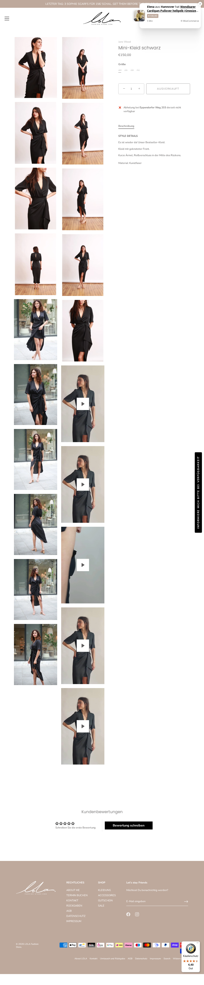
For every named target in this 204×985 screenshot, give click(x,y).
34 (120, 70)
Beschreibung (126, 126)
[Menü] (7, 18)
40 (138, 70)
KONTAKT (72, 900)
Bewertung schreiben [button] (128, 825)
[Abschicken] (186, 902)
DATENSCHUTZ (75, 916)
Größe (122, 64)
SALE (101, 906)
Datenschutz (141, 958)
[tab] (128, 126)
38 (132, 70)
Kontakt (93, 958)
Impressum (155, 958)
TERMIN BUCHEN (77, 895)
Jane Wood (124, 42)
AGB (69, 911)
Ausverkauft (168, 89)
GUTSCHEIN (105, 900)
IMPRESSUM (73, 921)
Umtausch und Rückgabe (112, 958)
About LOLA (81, 958)
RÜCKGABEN (74, 906)
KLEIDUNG (104, 890)
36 (126, 70)
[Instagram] (137, 914)
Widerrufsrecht (180, 958)
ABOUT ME (73, 890)
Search (167, 958)
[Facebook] (128, 914)
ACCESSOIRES (107, 895)
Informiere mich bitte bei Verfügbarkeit (198, 492)
